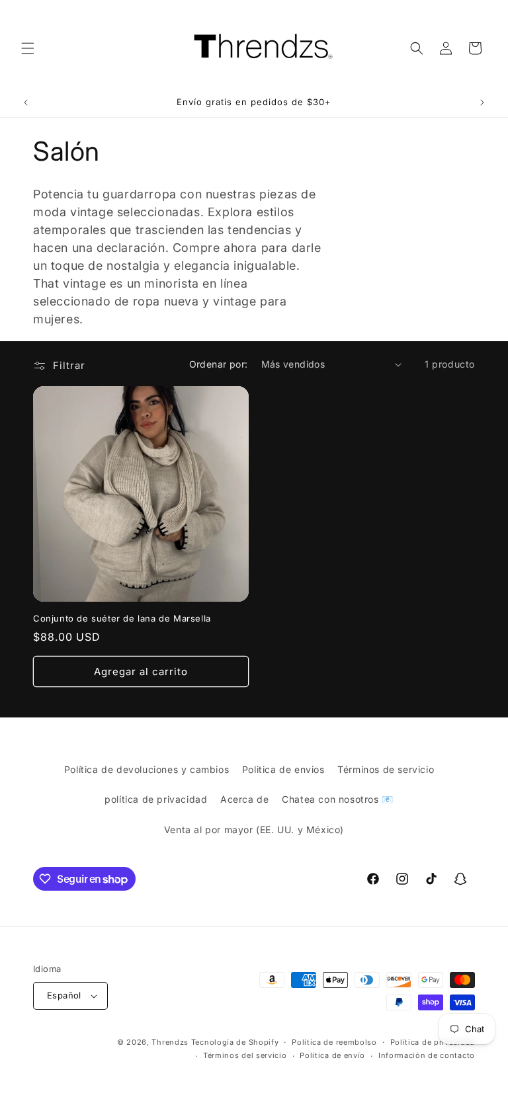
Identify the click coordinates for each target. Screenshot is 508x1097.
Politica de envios (283, 769)
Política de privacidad (432, 1042)
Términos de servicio (385, 769)
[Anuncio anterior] (25, 102)
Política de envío (332, 1055)
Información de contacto (426, 1055)
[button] (27, 48)
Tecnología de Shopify (235, 1042)
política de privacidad (156, 799)
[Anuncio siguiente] (482, 102)
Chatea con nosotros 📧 (338, 799)
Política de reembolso (334, 1042)
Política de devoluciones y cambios (146, 769)
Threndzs (170, 1042)
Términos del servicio (245, 1055)
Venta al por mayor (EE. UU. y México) (254, 829)
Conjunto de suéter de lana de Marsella (122, 618)
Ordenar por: (218, 364)
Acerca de (244, 799)
